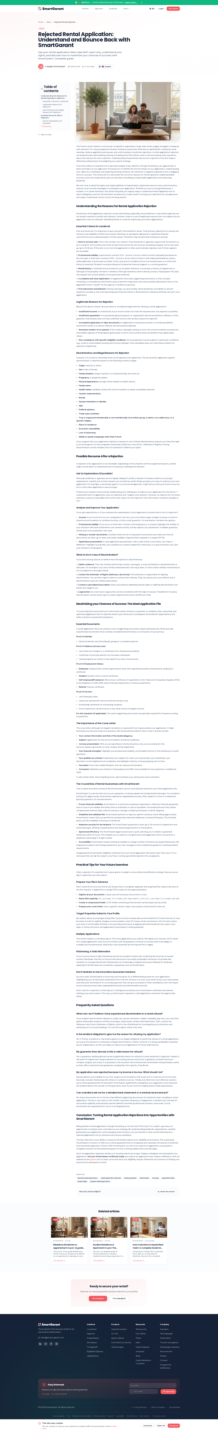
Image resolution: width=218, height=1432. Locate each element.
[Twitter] (46, 1344)
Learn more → (131, 2)
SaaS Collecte (117, 1338)
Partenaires (165, 1338)
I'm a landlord (119, 1298)
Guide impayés (142, 1347)
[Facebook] (51, 1344)
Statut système (144, 1416)
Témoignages (166, 1334)
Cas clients (141, 1334)
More (125, 9)
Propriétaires (93, 1338)
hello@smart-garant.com (52, 1338)
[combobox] (152, 1385)
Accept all (174, 1426)
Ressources (141, 1329)
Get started (173, 9)
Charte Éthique (131, 1416)
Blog (49, 22)
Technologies (117, 1347)
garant (93, 1159)
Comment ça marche (121, 1342)
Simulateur (92, 1342)
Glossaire (140, 1351)
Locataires (92, 1329)
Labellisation (93, 1356)
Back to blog (46, 135)
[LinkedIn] (40, 1344)
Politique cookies (99, 1416)
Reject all (161, 1426)
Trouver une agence (169, 1342)
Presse (163, 1356)
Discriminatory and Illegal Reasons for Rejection (53, 111)
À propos (164, 1329)
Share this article (167, 1192)
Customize (147, 1426)
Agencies (99, 9)
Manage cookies (159, 1416)
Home (40, 22)
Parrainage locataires (170, 1347)
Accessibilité (120, 1416)
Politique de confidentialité (81, 1416)
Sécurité (110, 1416)
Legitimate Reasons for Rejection (52, 106)
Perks (138, 1338)
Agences (91, 1334)
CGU (68, 1416)
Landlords (113, 9)
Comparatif (92, 1347)
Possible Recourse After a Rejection (51, 116)
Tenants (85, 9)
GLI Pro (114, 1334)
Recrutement (166, 1351)
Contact (163, 1360)
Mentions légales (59, 1416)
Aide (138, 1342)
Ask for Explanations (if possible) (52, 122)
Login (161, 9)
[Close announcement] (141, 2)
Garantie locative (119, 1329)
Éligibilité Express (95, 1351)
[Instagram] (56, 1344)
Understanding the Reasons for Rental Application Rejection (54, 97)
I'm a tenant (98, 1298)
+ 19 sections (46, 126)
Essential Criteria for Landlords (55, 101)
